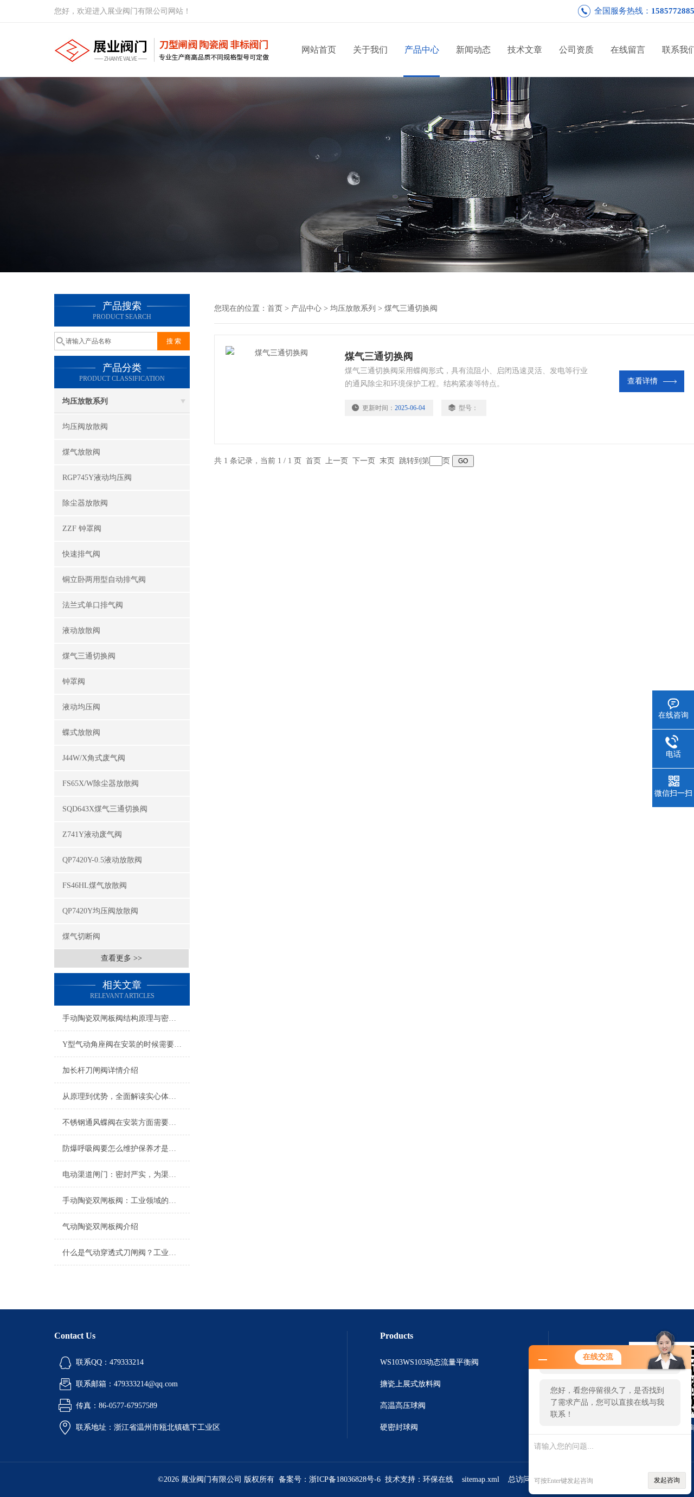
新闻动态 (473, 49)
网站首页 (318, 49)
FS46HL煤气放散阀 (94, 885)
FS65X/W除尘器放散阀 (100, 783)
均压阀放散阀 (85, 427)
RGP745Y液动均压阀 (97, 478)
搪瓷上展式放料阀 (410, 1384)
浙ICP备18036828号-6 (345, 1479)
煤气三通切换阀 (88, 656)
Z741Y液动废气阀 (92, 834)
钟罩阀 (73, 681)
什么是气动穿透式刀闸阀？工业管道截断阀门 (126, 1253)
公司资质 (576, 49)
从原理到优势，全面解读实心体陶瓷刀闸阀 (126, 1096)
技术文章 (524, 49)
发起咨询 (667, 1480)
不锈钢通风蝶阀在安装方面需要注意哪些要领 (126, 1122)
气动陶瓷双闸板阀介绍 (100, 1227)
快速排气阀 (81, 554)
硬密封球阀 (399, 1427)
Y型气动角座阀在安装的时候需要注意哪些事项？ (126, 1044)
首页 (274, 308)
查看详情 (642, 381)
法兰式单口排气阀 (92, 605)
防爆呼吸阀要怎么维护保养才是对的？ (126, 1148)
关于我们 (370, 49)
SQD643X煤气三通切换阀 (104, 809)
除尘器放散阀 (85, 503)
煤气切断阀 (81, 936)
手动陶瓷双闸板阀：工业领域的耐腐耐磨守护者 (126, 1201)
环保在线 (438, 1479)
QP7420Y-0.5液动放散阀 (102, 860)
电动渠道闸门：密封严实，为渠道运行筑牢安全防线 (126, 1174)
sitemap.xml (480, 1479)
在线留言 (628, 49)
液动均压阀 (81, 707)
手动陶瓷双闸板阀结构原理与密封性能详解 (126, 1018)
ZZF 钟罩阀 (81, 528)
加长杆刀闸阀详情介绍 (100, 1070)
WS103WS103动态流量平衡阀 (429, 1362)
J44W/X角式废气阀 (93, 758)
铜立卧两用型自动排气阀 (104, 579)
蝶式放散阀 (81, 732)
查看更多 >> (121, 958)
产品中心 (421, 49)
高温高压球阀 (403, 1406)
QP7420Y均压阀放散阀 (100, 911)
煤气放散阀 (81, 452)
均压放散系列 (85, 401)
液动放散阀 (81, 630)
